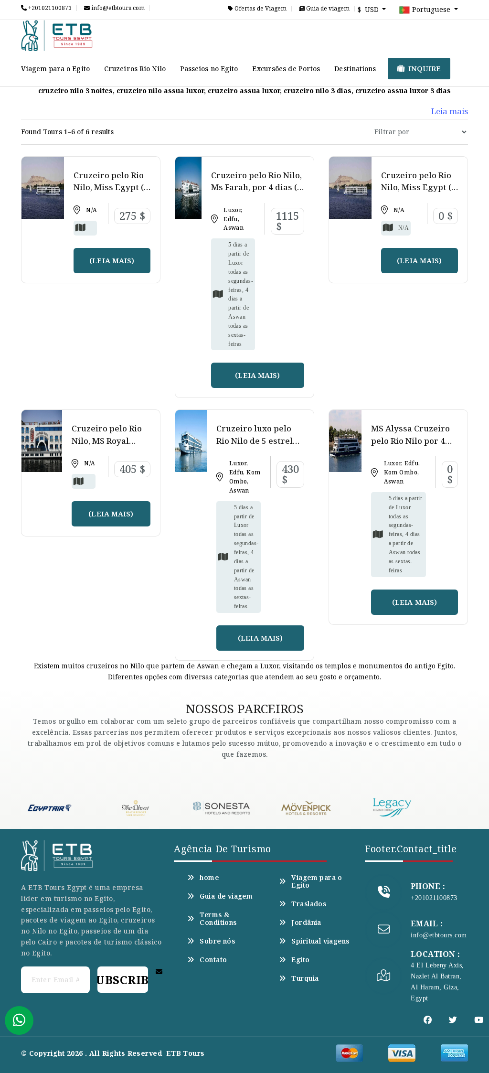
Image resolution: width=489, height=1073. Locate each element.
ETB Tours (185, 1053)
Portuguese (431, 9)
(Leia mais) (111, 260)
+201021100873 (49, 8)
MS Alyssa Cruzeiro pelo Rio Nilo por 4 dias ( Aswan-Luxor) (411, 440)
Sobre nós (217, 941)
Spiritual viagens (320, 941)
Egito (300, 960)
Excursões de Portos (286, 68)
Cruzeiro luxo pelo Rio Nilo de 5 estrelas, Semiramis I (260, 440)
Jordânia (306, 922)
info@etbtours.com (117, 8)
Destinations (355, 68)
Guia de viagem (327, 8)
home (209, 877)
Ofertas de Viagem (260, 8)
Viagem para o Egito (55, 68)
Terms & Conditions (218, 918)
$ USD (369, 9)
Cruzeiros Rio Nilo (135, 68)
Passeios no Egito (209, 68)
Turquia (305, 978)
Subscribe (122, 979)
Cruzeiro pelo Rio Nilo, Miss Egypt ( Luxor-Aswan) (109, 187)
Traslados (308, 904)
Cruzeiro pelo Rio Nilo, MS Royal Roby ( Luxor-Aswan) (107, 447)
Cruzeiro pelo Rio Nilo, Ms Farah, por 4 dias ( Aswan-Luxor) (256, 187)
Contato (213, 960)
